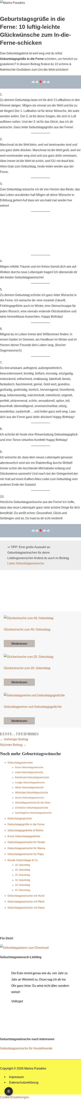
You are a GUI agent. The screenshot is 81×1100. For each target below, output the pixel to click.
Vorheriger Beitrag (14, 739)
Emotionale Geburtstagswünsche (32, 777)
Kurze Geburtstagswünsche (29, 767)
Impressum (16, 1077)
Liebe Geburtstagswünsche (25, 563)
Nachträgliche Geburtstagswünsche (33, 813)
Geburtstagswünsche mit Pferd (26, 901)
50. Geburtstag (22, 885)
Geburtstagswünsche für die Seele (32, 802)
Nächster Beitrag (13, 744)
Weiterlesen (19, 643)
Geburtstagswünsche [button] (20, 762)
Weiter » (33, 734)
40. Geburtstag (22, 880)
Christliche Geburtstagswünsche (31, 807)
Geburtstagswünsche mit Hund (26, 895)
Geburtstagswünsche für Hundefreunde (26, 1048)
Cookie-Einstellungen (14, 1097)
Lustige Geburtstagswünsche (30, 782)
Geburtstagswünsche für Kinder (26, 842)
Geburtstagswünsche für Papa (26, 853)
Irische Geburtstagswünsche (29, 797)
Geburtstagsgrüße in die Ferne (26, 824)
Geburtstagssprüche (20, 818)
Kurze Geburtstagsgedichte (24, 836)
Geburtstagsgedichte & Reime (25, 830)
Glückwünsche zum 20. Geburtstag (27, 668)
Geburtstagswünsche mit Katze (26, 907)
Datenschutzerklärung (23, 1082)
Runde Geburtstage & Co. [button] (23, 860)
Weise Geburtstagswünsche (29, 787)
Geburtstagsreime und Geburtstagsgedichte (33, 706)
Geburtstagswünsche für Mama (26, 848)
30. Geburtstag (22, 875)
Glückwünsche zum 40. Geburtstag (27, 629)
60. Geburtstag (22, 890)
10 (25, 734)
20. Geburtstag (22, 870)
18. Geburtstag (22, 865)
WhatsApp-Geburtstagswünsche (31, 792)
